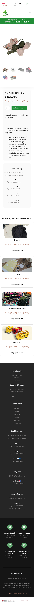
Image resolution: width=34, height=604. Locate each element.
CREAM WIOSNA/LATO (17, 308)
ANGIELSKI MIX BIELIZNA (14, 95)
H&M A (17, 240)
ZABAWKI (17, 342)
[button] (29, 13)
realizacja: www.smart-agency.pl (17, 593)
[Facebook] (13, 396)
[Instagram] (16, 396)
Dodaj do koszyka (19, 108)
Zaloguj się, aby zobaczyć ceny (16, 101)
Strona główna (12, 20)
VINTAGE (17, 274)
